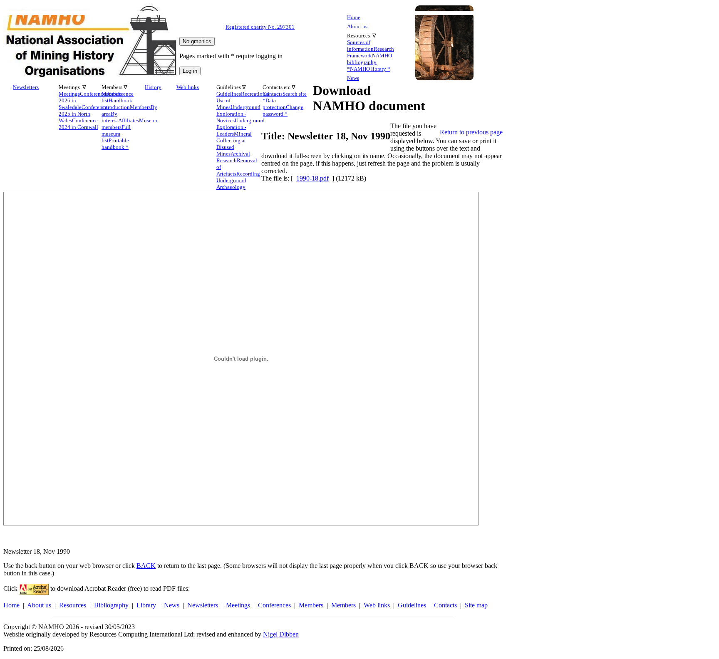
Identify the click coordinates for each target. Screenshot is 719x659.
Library (146, 605)
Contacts (445, 605)
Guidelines (412, 605)
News (353, 78)
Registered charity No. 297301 (260, 27)
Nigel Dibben (281, 634)
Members (311, 605)
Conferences (274, 605)
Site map (476, 605)
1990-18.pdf (312, 178)
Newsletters (26, 87)
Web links (187, 87)
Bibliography (111, 605)
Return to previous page (471, 132)
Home (353, 17)
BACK (146, 565)
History (153, 87)
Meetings (238, 605)
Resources (72, 605)
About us (357, 26)
